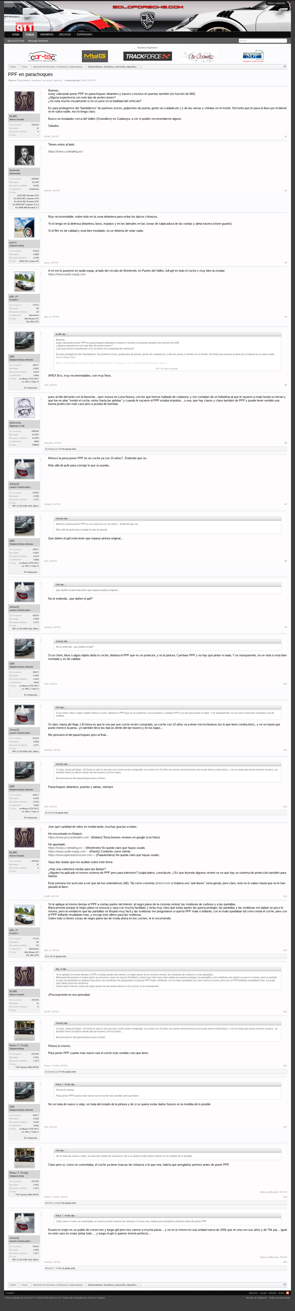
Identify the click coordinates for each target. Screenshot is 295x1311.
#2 (286, 190)
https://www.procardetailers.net (68, 837)
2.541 (36, 1057)
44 (37, 308)
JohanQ (51, 449)
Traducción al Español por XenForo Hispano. (84, 1298)
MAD (36, 441)
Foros (30, 34)
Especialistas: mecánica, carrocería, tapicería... (40, 80)
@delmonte (162, 883)
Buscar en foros (16, 41)
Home (15, 34)
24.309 (35, 182)
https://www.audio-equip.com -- (69, 851)
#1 (286, 136)
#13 (285, 896)
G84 (11, 356)
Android (14, 170)
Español (10, 1293)
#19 (285, 1262)
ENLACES (65, 34)
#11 (285, 750)
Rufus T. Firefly (18, 1045)
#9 (286, 627)
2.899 (36, 254)
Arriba (281, 1293)
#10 (285, 684)
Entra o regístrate (276, 3)
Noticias (272, 1293)
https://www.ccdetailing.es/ (65, 151)
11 (38, 128)
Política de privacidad (279, 1298)
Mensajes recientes (38, 41)
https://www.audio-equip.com (67, 274)
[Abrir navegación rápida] (284, 66)
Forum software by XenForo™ (33, 1298)
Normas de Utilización (256, 1298)
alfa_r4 (13, 296)
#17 (285, 1127)
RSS (287, 1293)
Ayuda (263, 1293)
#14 (285, 950)
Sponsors (253, 1293)
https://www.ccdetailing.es (65, 847)
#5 (286, 385)
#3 (286, 262)
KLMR (84, 80)
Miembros (46, 34)
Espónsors (84, 34)
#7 (286, 504)
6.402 (36, 368)
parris (13, 242)
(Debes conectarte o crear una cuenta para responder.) (260, 1277)
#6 (286, 443)
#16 (285, 1065)
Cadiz (36, 375)
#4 (286, 316)
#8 (286, 561)
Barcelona (34, 315)
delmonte (15, 422)
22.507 (35, 434)
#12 (285, 806)
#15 (285, 1011)
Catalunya (34, 189)
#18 (285, 1197)
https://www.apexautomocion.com (70, 855)
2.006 (36, 496)
